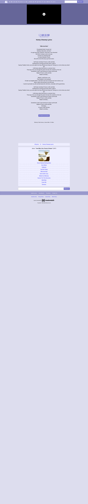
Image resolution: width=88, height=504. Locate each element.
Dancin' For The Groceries (44, 178)
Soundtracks (41, 193)
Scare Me (44, 182)
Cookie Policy (47, 196)
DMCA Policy (54, 196)
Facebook (48, 193)
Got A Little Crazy (44, 173)
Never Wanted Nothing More (44, 163)
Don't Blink (44, 165)
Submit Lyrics (34, 193)
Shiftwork (44, 167)
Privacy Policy (41, 196)
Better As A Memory (44, 175)
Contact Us (54, 193)
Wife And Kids (44, 171)
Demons (44, 184)
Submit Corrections (44, 115)
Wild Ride (44, 180)
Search (80, 1)
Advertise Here (34, 196)
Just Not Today (44, 169)
